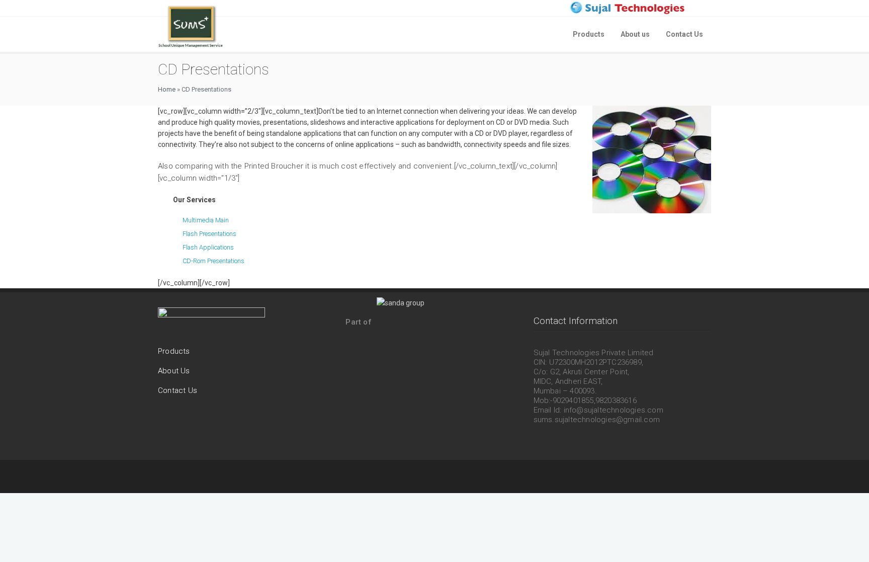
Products (588, 34)
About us (635, 34)
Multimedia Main (206, 220)
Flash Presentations (209, 233)
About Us (174, 370)
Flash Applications (208, 247)
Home (167, 89)
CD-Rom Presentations (213, 261)
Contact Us (684, 34)
